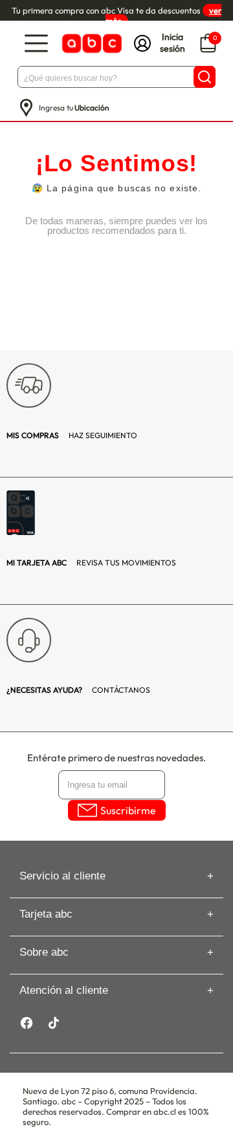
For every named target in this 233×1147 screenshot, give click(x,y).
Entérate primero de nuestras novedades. (116, 758)
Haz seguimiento (71, 435)
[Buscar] (205, 77)
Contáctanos (78, 690)
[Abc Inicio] (90, 43)
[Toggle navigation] (36, 43)
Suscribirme (128, 810)
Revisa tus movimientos (91, 562)
